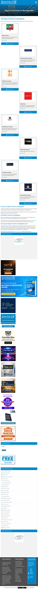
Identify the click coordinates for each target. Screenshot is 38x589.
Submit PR (16, 573)
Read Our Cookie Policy (30, 587)
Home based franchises (33, 220)
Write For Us (17, 575)
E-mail (3, 446)
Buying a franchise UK (18, 571)
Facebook (29, 581)
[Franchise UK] (9, 2)
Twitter (32, 581)
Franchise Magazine (18, 581)
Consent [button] (25, 587)
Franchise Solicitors (18, 578)
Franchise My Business (18, 570)
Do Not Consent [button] (20, 587)
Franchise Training (18, 580)
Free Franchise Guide (18, 561)
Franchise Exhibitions (18, 565)
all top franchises (18, 231)
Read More (4, 40)
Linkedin (34, 581)
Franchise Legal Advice (18, 563)
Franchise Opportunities (19, 572)
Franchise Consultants (18, 562)
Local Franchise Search (18, 568)
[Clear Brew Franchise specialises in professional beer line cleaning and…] (19, 247)
